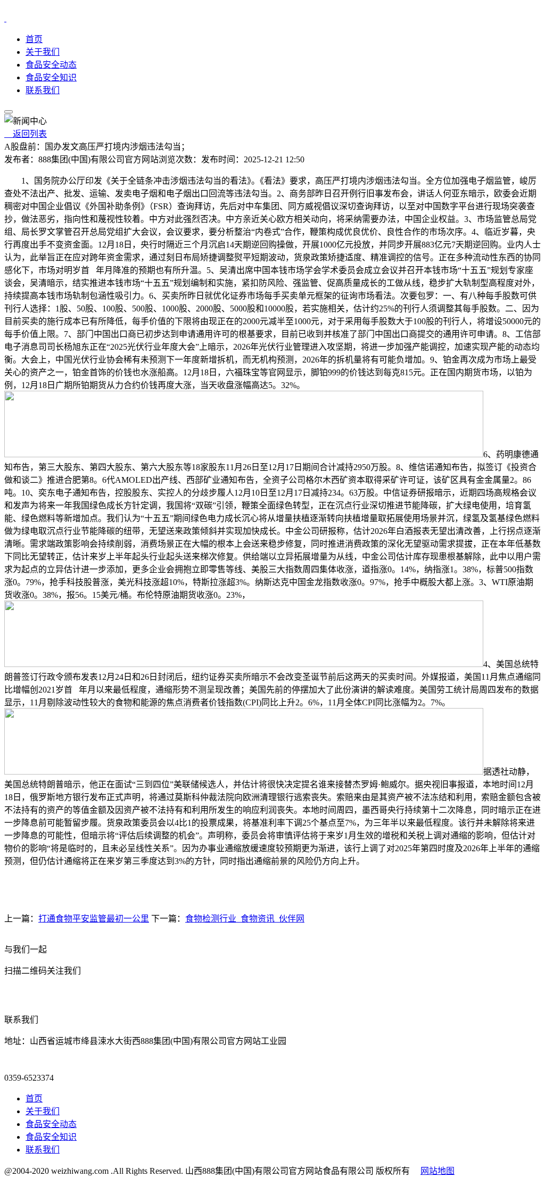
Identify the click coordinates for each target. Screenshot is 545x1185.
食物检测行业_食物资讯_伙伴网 (244, 918)
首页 (34, 39)
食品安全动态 (51, 64)
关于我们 (43, 51)
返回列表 (25, 133)
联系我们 (43, 90)
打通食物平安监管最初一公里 (93, 918)
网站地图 (437, 1170)
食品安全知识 (51, 77)
